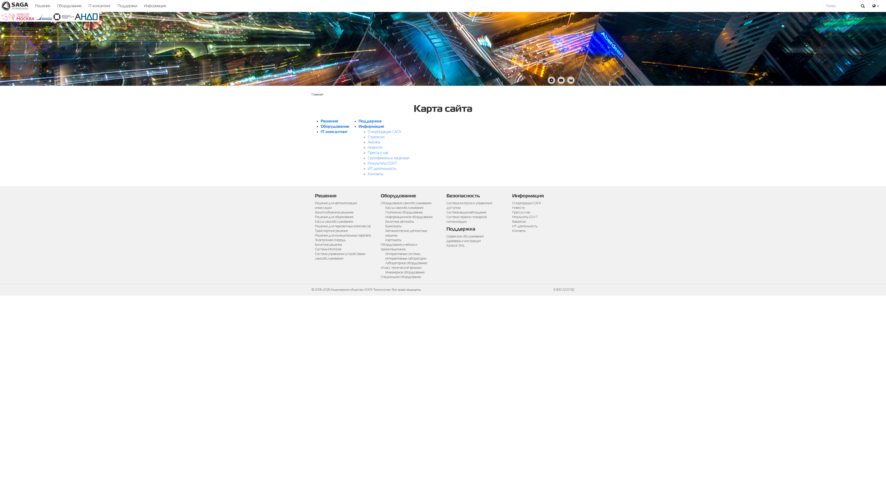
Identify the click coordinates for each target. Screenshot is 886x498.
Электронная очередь (330, 240)
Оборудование (69, 5)
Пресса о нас (378, 152)
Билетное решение (328, 245)
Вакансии (519, 221)
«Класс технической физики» (401, 268)
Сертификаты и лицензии (388, 158)
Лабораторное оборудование (406, 263)
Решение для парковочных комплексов (343, 226)
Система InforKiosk (328, 249)
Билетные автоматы (399, 221)
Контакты (375, 174)
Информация (155, 5)
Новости (375, 147)
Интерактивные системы (402, 254)
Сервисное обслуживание (465, 236)
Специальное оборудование (401, 277)
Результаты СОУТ (382, 163)
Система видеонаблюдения (466, 212)
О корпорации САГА (384, 131)
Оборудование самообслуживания (406, 203)
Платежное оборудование (404, 212)
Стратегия (376, 137)
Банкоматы (393, 226)
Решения (42, 5)
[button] (875, 6)
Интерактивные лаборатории (405, 258)
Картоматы (393, 240)
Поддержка (127, 5)
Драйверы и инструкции (463, 241)
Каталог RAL (455, 245)
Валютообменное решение (334, 212)
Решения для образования (334, 217)
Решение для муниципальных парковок (343, 235)
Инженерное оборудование (405, 272)
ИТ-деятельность (382, 168)
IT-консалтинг (100, 5)
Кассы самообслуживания (334, 221)
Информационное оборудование (409, 217)
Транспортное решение (331, 231)
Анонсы (374, 142)
